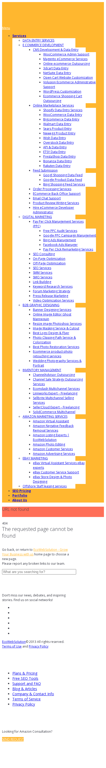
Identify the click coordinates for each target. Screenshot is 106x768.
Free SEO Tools (25, 678)
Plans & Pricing (24, 673)
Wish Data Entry (54, 138)
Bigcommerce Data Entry (61, 119)
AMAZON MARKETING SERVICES (45, 416)
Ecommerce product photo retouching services (53, 353)
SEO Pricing (21, 491)
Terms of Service (26, 699)
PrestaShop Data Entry (59, 156)
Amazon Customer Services (53, 449)
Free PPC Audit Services (60, 231)
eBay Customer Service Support (56, 472)
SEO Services (42, 268)
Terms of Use (12, 646)
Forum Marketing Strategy (51, 291)
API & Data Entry (55, 147)
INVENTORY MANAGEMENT (42, 370)
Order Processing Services (52, 189)
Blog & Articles (24, 688)
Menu (6, 28)
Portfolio (19, 495)
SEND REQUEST (13, 739)
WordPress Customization (62, 91)
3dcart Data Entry (55, 68)
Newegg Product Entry (59, 133)
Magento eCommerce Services (65, 59)
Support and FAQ (26, 683)
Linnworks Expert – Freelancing (55, 393)
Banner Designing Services (52, 310)
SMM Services (42, 272)
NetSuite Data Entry (57, 73)
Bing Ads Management (59, 240)
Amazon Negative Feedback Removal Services (53, 428)
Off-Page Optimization (49, 263)
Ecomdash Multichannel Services (56, 388)
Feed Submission (45, 170)
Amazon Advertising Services (54, 453)
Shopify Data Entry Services (62, 110)
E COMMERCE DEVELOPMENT (43, 45)
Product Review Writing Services (56, 203)
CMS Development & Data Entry (55, 49)
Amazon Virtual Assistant (51, 421)
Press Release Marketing (50, 296)
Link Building (42, 282)
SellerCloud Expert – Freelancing (56, 407)
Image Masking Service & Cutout (56, 328)
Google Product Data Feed (62, 179)
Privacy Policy (38, 646)
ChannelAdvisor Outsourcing (54, 375)
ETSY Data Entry (54, 152)
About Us (19, 500)
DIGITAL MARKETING (37, 217)
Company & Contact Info (33, 693)
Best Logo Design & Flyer (51, 333)
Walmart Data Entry (57, 124)
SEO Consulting (44, 254)
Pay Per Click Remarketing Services (68, 249)
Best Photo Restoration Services (56, 347)
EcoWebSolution (14, 642)
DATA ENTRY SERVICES (38, 40)
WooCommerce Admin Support (66, 54)
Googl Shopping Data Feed (63, 175)
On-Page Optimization (49, 258)
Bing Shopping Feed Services (64, 184)
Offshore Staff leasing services (45, 486)
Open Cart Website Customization (68, 77)
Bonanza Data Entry (57, 161)
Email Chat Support (47, 198)
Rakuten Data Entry (56, 166)
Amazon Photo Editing (49, 444)
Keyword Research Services (53, 286)
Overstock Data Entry (58, 142)
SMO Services (42, 277)
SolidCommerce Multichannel (54, 412)
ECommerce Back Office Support (57, 193)
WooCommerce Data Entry (62, 114)
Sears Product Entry (57, 128)
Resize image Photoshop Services (57, 323)
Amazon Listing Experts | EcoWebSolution (51, 437)
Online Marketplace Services (53, 105)
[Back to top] (6, 753)
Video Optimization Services (53, 300)
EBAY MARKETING (35, 458)
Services (19, 36)
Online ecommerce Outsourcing (66, 63)
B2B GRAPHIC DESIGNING (41, 305)
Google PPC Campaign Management (69, 235)
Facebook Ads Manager (60, 244)
